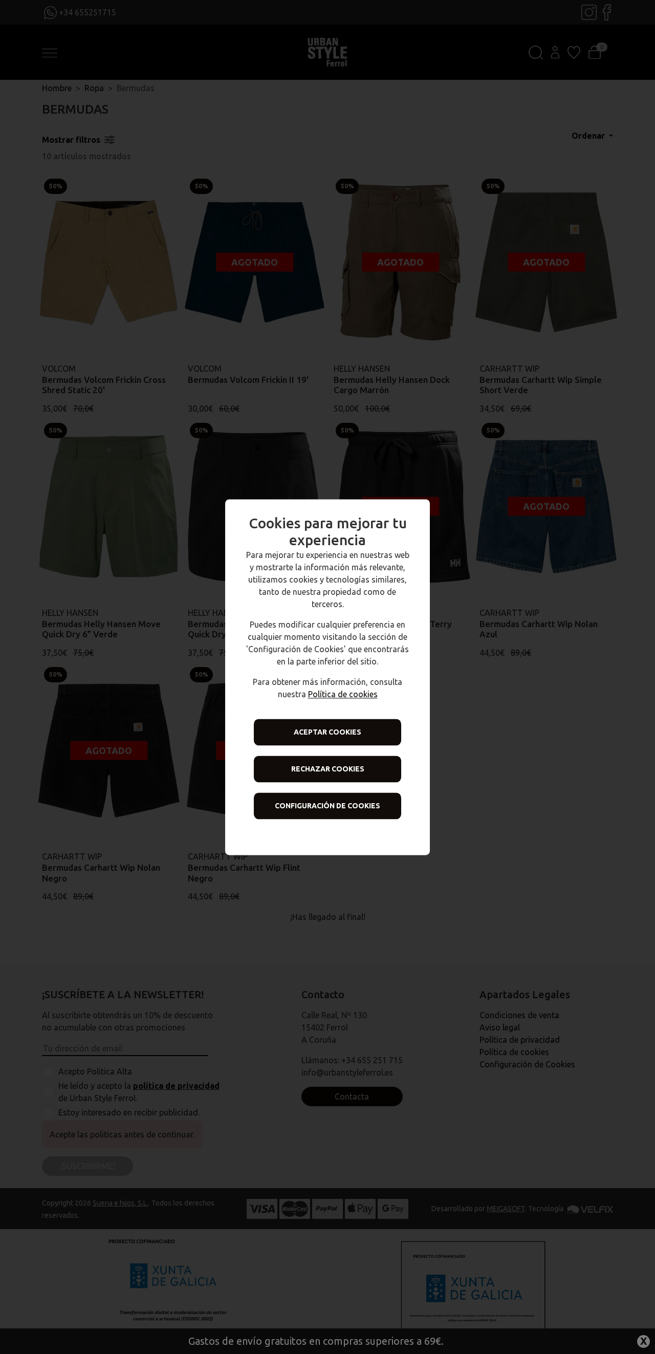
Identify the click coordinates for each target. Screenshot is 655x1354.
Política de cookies (343, 694)
